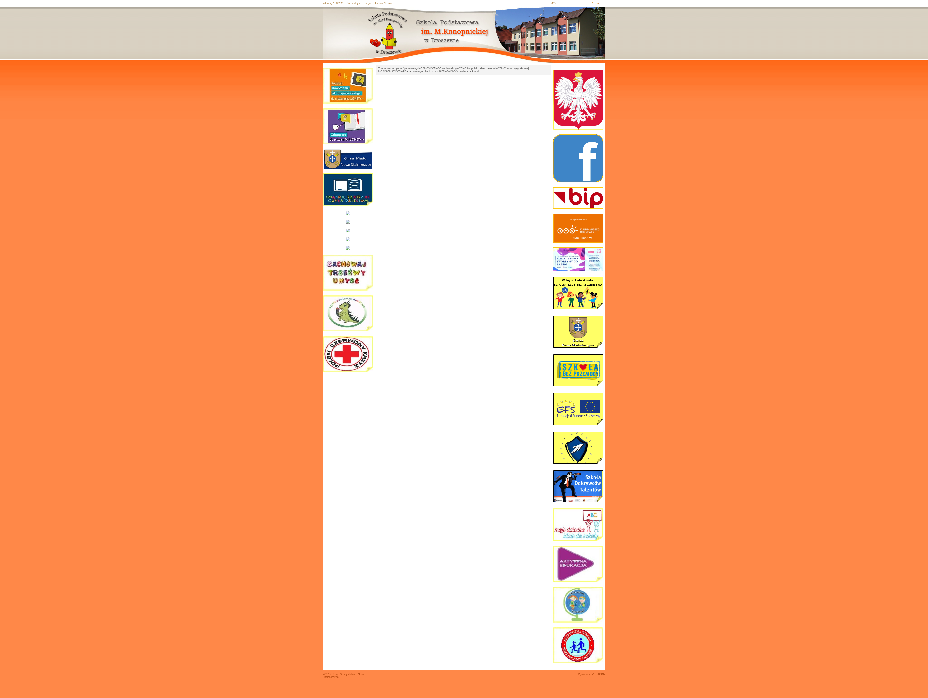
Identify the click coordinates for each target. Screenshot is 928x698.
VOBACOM (598, 674)
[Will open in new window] (348, 159)
